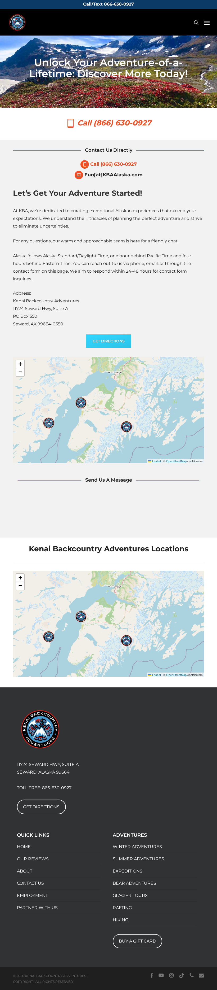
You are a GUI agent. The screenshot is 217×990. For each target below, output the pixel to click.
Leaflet (156, 461)
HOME (24, 846)
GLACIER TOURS (130, 895)
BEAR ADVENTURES (134, 883)
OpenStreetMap (176, 461)
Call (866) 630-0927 (113, 164)
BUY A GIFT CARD (137, 941)
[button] (207, 22)
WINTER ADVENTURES (137, 846)
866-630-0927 (56, 787)
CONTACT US (30, 883)
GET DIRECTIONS (41, 806)
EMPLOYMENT (32, 895)
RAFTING (122, 907)
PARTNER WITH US (37, 907)
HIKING (120, 919)
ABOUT (24, 871)
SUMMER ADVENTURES (138, 858)
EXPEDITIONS (127, 871)
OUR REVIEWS (33, 858)
